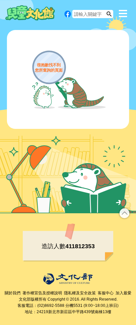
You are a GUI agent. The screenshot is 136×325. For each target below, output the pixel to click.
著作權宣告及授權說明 (42, 293)
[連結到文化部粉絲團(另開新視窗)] (67, 14)
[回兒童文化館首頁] (30, 12)
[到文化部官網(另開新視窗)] (68, 278)
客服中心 (106, 293)
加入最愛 (123, 293)
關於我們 (12, 293)
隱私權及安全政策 (80, 293)
